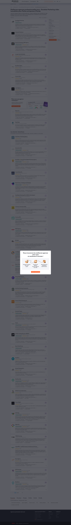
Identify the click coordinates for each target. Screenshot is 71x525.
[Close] (50, 252)
